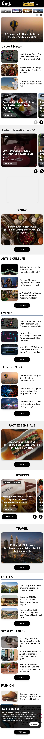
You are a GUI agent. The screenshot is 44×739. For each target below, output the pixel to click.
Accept (34, 724)
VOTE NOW (28, 4)
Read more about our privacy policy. (18, 719)
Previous (37, 15)
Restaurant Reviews (12, 482)
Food (6, 96)
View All (22, 249)
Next (41, 15)
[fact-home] (6, 3)
